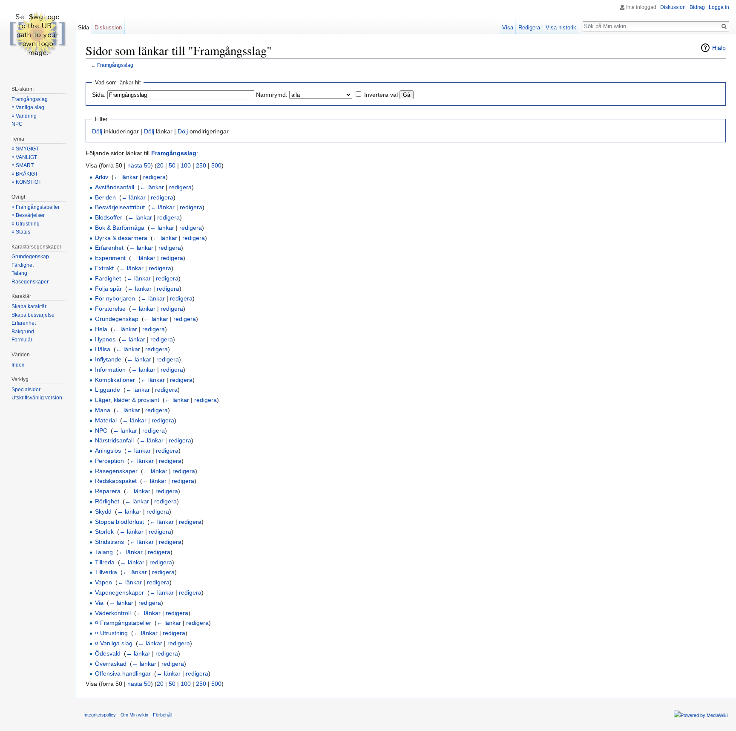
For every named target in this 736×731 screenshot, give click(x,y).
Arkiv (101, 176)
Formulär (22, 340)
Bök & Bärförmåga (119, 227)
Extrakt (104, 268)
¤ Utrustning (111, 633)
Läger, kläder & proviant (127, 399)
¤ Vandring (24, 116)
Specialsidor (26, 390)
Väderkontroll (113, 613)
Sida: (99, 94)
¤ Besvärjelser (28, 215)
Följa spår (108, 288)
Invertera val (381, 94)
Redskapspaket (116, 480)
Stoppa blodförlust (119, 521)
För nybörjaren (115, 298)
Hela (101, 329)
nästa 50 (139, 165)
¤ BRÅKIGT (25, 174)
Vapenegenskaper (119, 592)
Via (99, 602)
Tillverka (106, 572)
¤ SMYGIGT (25, 149)
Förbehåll (162, 714)
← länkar (126, 176)
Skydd (103, 511)
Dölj (97, 131)
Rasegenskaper (116, 471)
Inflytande (108, 359)
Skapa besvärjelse (33, 315)
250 (201, 165)
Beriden (105, 197)
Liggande (107, 389)
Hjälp (719, 47)
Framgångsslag (115, 65)
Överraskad (110, 663)
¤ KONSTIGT (26, 182)
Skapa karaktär (29, 306)
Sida (83, 27)
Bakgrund (23, 332)
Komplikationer (115, 379)
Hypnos (105, 339)
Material (106, 420)
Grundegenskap (116, 318)
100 (186, 165)
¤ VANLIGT (24, 157)
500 (216, 165)
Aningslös (108, 450)
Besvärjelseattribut (120, 207)
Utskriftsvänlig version (37, 398)
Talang (104, 552)
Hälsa (102, 349)
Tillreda (105, 562)
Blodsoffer (108, 217)
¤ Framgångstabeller (123, 622)
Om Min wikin (134, 714)
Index (18, 365)
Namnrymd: (272, 94)
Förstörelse (110, 308)
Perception (109, 460)
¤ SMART (23, 165)
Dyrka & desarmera (121, 237)
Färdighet (108, 278)
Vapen (103, 582)
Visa (507, 27)
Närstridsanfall (114, 440)
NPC (101, 430)
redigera (154, 176)
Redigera (529, 27)
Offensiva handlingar (123, 673)
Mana (102, 410)
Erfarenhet (109, 247)
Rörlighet (107, 501)
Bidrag (697, 7)
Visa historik (561, 27)
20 (160, 165)
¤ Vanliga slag (113, 643)
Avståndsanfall (114, 187)
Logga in (719, 7)
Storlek (104, 531)
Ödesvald (108, 653)
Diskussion (673, 7)
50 (172, 165)
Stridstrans (109, 541)
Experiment (110, 257)
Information (110, 369)
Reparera (108, 491)
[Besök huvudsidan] (37, 34)
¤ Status (21, 232)
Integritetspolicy (99, 714)
